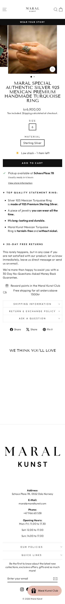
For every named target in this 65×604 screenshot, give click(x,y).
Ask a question (32, 318)
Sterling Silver (32, 143)
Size (32, 120)
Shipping (27, 113)
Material (32, 136)
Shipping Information (33, 304)
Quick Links (32, 555)
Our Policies (31, 547)
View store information (20, 183)
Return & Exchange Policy (32, 311)
